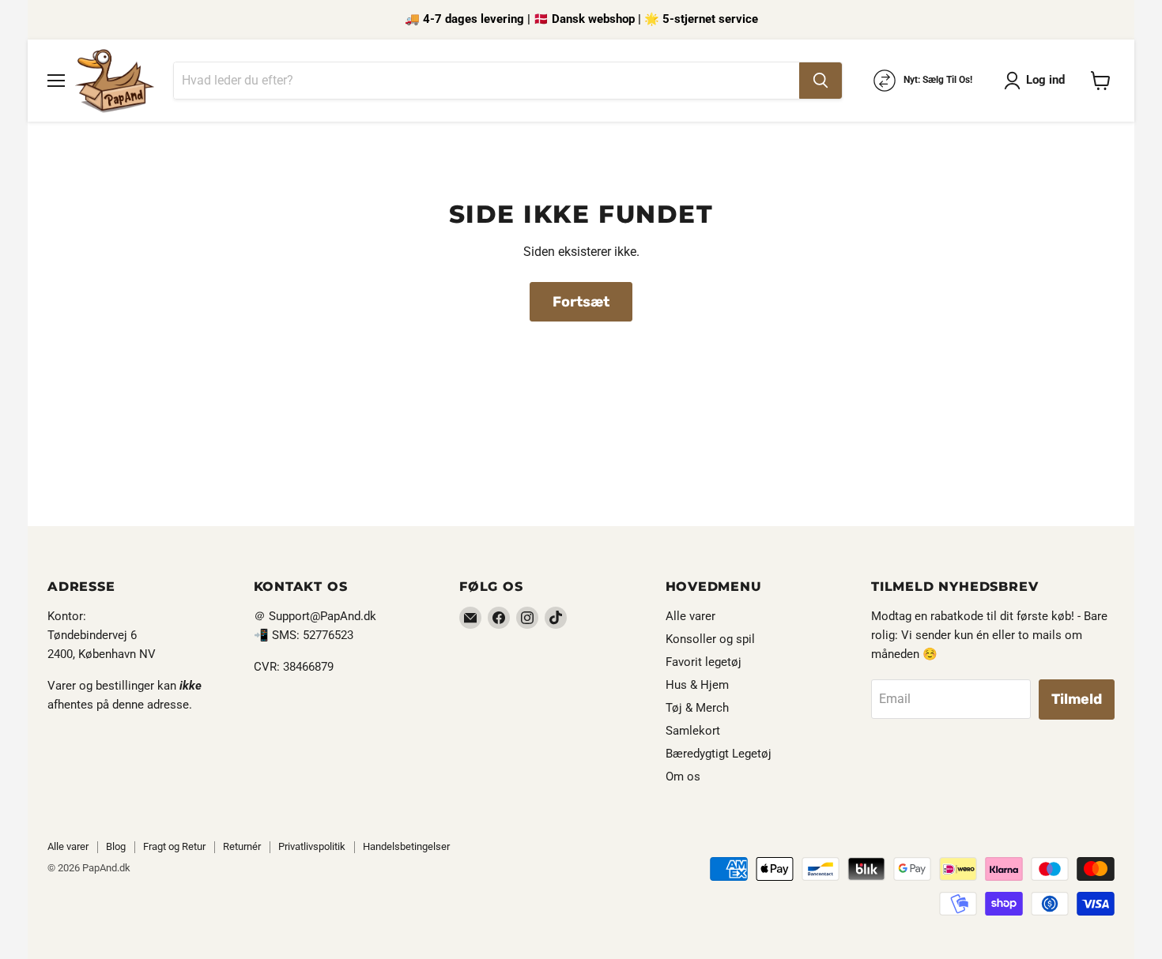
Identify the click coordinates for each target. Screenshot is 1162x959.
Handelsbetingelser (406, 846)
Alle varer (690, 616)
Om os (683, 776)
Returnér (242, 846)
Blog (116, 846)
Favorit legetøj (703, 662)
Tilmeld (1076, 699)
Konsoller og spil (710, 639)
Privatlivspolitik (311, 846)
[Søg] (820, 80)
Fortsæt (581, 301)
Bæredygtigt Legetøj (719, 754)
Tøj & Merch (697, 708)
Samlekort (693, 731)
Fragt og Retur (174, 846)
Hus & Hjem (697, 685)
